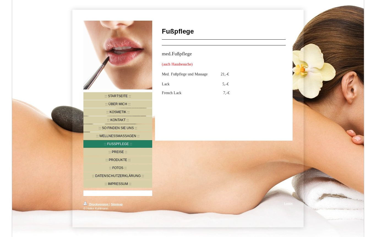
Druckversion (98, 204)
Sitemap (117, 204)
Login (288, 203)
